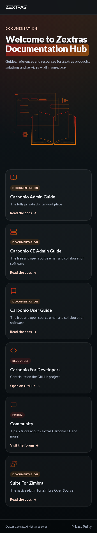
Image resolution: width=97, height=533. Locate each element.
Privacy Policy (82, 526)
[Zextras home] (16, 7)
